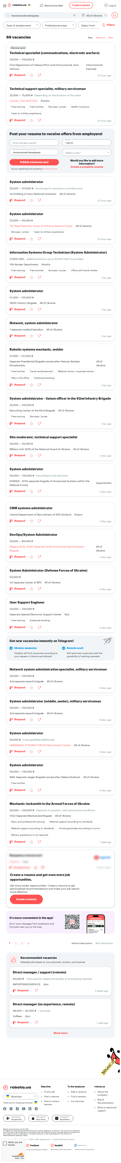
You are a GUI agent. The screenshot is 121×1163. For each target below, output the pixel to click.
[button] (14, 1118)
